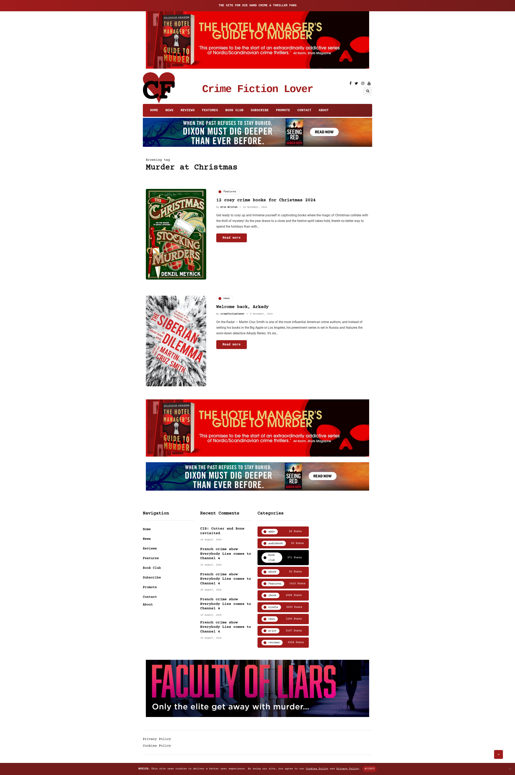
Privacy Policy (157, 739)
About (324, 110)
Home (154, 110)
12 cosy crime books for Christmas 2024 (266, 200)
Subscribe (260, 110)
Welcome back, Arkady (242, 307)
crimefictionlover (232, 314)
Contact (304, 110)
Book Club (234, 110)
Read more (231, 238)
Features (210, 110)
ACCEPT (370, 768)
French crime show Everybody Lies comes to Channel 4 (225, 553)
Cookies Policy (157, 746)
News (169, 110)
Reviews (188, 110)
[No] (510, 769)
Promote (283, 110)
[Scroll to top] (498, 754)
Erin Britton (228, 207)
